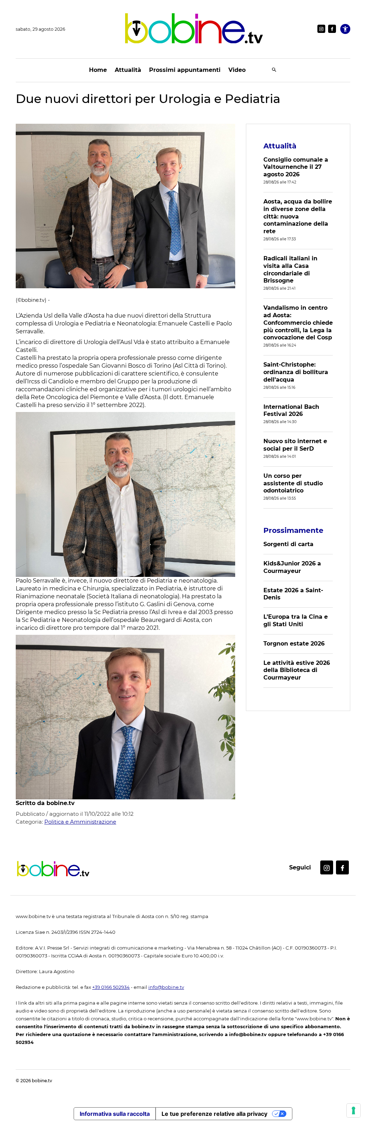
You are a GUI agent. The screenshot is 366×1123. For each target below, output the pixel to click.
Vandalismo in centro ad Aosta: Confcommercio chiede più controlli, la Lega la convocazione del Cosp (298, 322)
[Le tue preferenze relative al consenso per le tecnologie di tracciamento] (353, 1110)
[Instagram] (321, 29)
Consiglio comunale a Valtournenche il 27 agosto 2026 (295, 167)
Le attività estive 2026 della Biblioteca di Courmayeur (296, 670)
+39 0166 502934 (111, 987)
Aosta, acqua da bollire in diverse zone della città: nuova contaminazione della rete (297, 216)
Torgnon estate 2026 (294, 643)
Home (98, 70)
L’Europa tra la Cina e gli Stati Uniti (295, 620)
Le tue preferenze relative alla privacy (214, 1113)
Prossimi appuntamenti (185, 70)
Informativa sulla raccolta (115, 1113)
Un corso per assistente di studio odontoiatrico (293, 483)
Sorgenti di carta (288, 544)
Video (237, 70)
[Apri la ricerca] (274, 70)
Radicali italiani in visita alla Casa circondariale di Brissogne (290, 269)
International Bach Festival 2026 (291, 410)
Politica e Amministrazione (80, 821)
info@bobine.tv (166, 987)
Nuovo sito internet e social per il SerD (295, 445)
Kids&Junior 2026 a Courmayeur (292, 567)
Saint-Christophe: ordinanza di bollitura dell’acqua (295, 372)
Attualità (128, 70)
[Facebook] (332, 29)
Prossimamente (293, 530)
